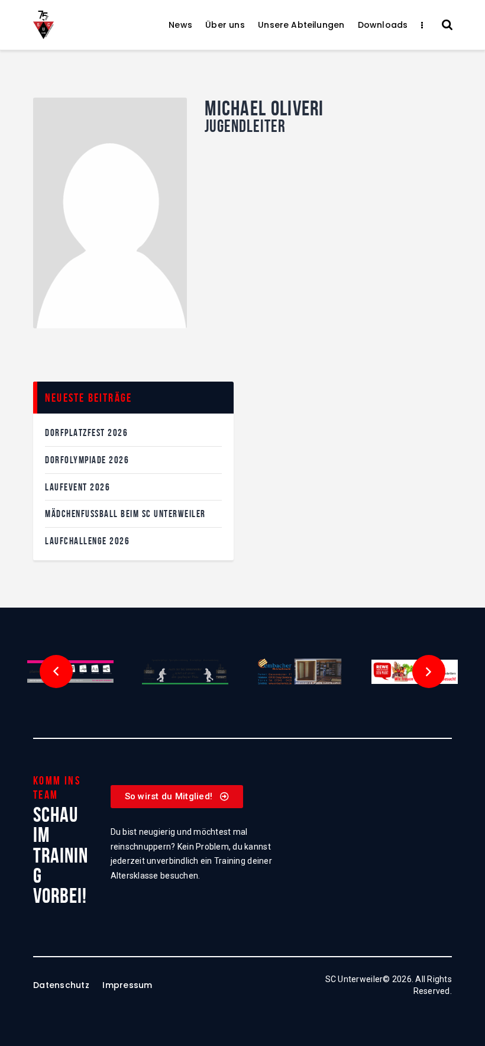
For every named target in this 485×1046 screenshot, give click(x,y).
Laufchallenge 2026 (87, 540)
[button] (56, 671)
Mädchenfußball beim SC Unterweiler (125, 513)
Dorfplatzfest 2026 (86, 432)
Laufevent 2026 (77, 487)
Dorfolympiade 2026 (87, 459)
